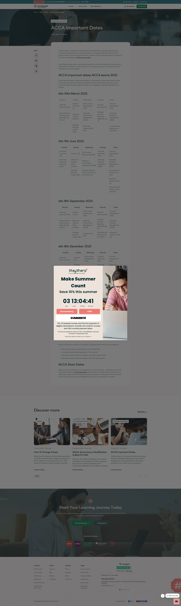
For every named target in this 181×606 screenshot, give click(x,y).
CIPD (89, 311)
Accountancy (67, 311)
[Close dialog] (125, 268)
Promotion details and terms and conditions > (78, 336)
